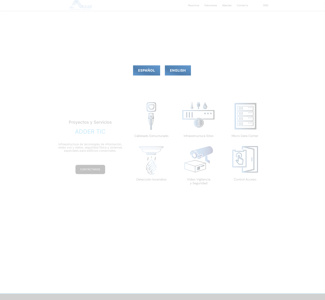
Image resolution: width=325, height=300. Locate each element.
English (178, 70)
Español (146, 70)
